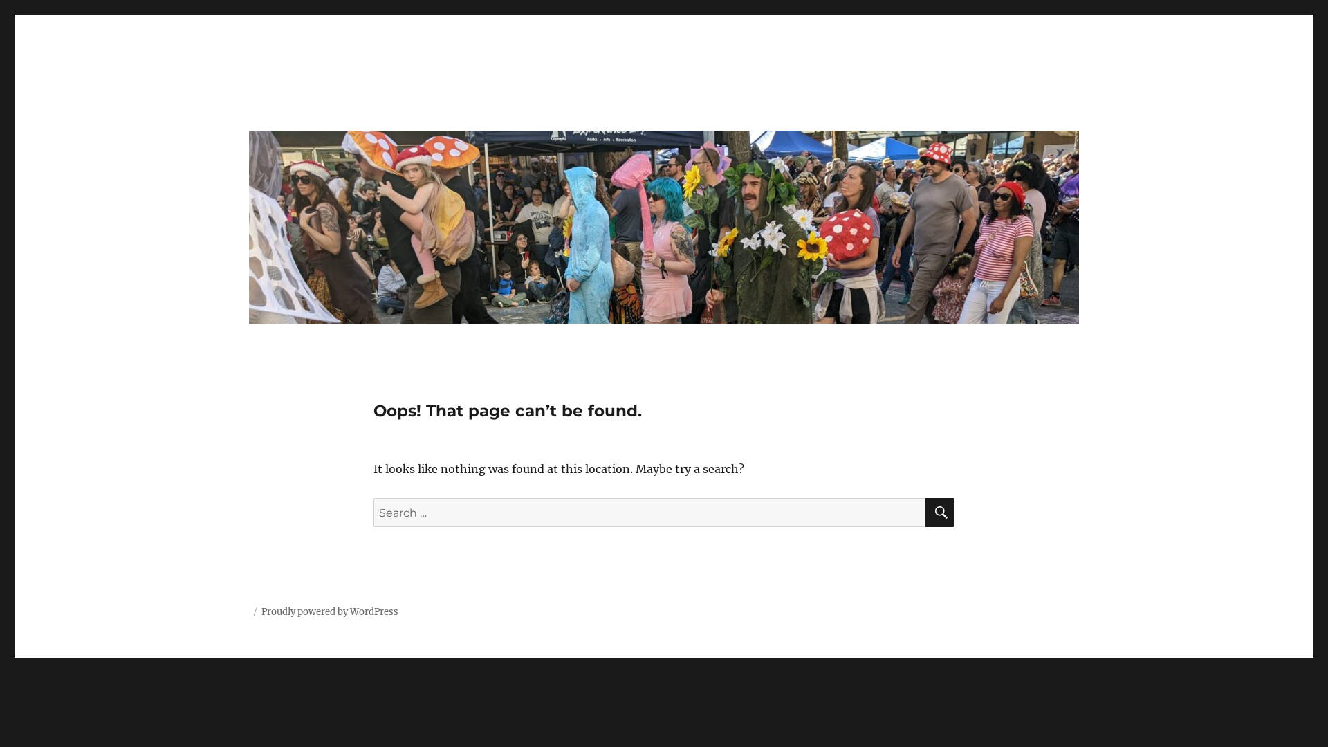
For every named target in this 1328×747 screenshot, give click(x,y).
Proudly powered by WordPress (329, 612)
